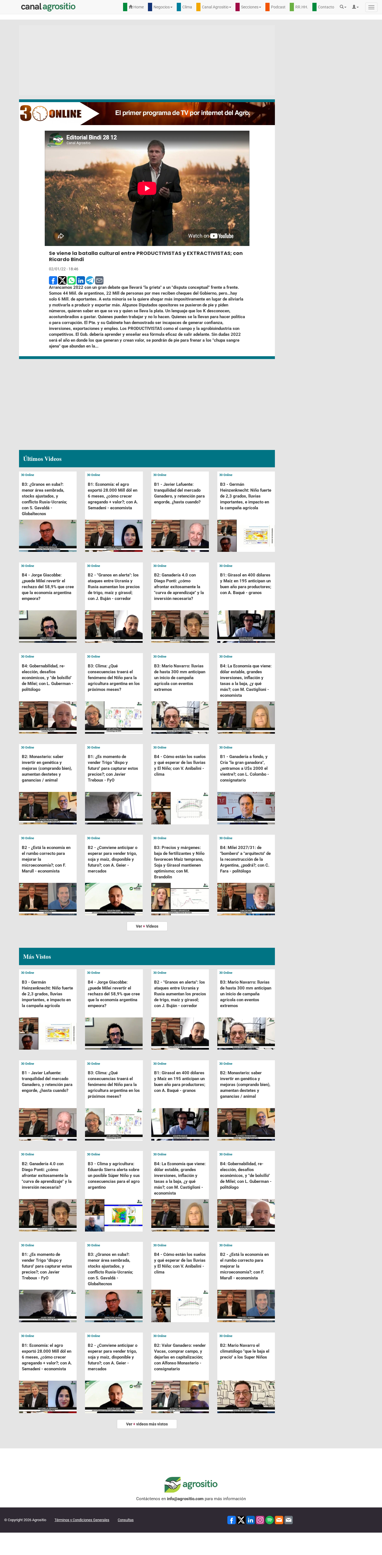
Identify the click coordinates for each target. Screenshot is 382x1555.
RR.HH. (301, 7)
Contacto (326, 7)
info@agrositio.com (185, 1498)
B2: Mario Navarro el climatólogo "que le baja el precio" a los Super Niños (244, 1351)
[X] (241, 1519)
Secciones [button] (249, 7)
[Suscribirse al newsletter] (279, 1519)
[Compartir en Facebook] (53, 280)
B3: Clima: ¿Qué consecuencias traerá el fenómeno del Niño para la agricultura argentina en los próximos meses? (114, 677)
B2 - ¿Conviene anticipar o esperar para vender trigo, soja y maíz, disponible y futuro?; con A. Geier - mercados (112, 859)
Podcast (278, 7)
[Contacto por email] (288, 1519)
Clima (187, 7)
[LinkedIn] (250, 1519)
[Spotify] (269, 1519)
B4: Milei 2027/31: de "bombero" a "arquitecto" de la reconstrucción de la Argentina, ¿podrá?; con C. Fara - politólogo (245, 859)
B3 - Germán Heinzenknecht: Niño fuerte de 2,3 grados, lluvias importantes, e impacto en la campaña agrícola (245, 496)
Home (138, 7)
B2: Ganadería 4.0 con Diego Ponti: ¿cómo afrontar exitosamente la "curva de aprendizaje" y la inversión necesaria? (179, 587)
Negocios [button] (162, 7)
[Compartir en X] (62, 280)
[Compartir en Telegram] (90, 280)
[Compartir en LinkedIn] (81, 280)
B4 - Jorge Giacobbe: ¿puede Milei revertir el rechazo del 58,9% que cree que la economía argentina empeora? (48, 587)
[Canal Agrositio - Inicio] (48, 7)
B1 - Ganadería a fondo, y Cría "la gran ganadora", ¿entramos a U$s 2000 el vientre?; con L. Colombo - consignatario (244, 768)
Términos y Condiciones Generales (82, 1520)
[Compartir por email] (99, 280)
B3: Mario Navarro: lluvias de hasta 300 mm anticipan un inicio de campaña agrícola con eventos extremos (179, 677)
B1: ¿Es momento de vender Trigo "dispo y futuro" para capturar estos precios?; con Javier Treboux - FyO (113, 768)
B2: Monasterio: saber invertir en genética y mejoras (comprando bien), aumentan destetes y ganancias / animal (47, 768)
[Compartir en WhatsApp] (71, 280)
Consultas (126, 1520)
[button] (344, 7)
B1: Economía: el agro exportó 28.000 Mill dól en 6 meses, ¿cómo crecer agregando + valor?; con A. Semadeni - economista (113, 496)
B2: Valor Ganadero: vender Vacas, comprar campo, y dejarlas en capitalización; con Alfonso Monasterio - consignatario (180, 1357)
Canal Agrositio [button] (215, 7)
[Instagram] (260, 1519)
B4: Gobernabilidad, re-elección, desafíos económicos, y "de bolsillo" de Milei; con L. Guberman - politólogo (47, 677)
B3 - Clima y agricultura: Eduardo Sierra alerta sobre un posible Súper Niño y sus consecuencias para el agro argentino (114, 1175)
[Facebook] (231, 1519)
